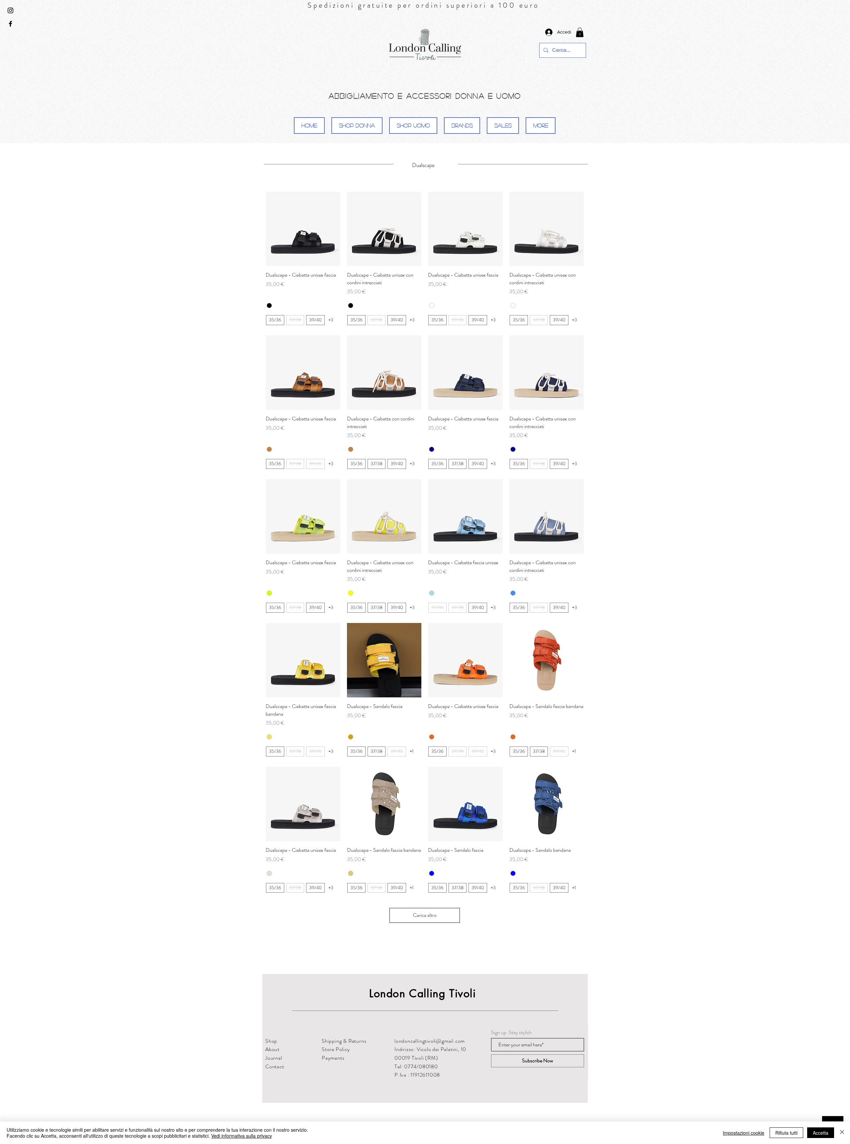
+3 (330, 320)
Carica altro (425, 915)
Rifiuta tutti (786, 1132)
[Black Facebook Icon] (10, 24)
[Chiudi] (842, 1133)
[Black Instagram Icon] (10, 10)
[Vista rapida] (303, 229)
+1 (412, 751)
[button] (580, 32)
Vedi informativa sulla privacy (241, 1135)
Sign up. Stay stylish (511, 1032)
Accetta (820, 1132)
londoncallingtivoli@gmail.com (429, 1041)
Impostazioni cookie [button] (743, 1132)
